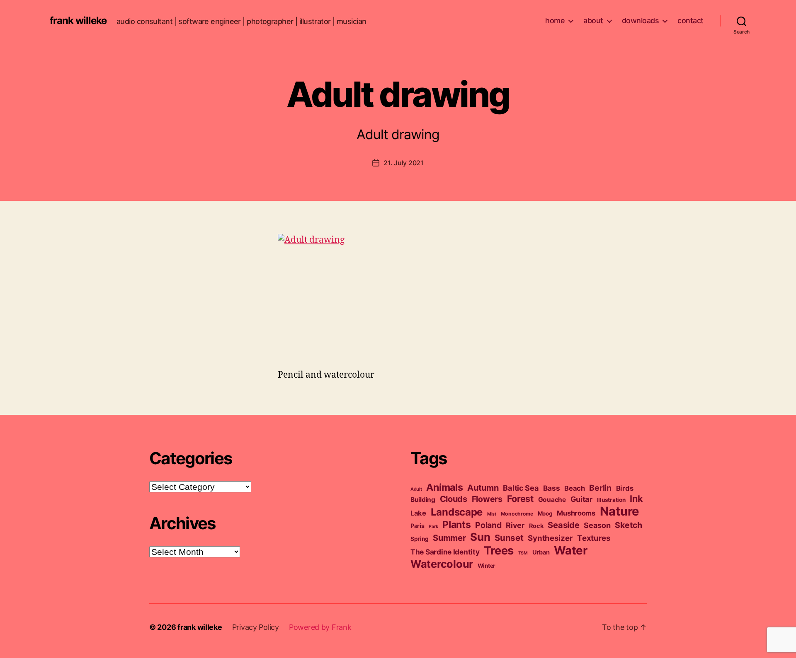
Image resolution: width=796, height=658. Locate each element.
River (515, 525)
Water (570, 550)
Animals (444, 487)
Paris (417, 526)
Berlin (600, 488)
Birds (624, 488)
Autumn (482, 488)
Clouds (453, 499)
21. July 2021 (403, 163)
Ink (636, 498)
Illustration (611, 500)
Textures (594, 538)
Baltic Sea (521, 487)
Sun (480, 536)
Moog (545, 513)
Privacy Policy (255, 627)
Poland (488, 525)
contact (690, 20)
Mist (491, 514)
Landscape (457, 512)
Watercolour (441, 563)
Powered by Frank (320, 627)
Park (433, 526)
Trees (499, 550)
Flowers (487, 499)
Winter (486, 565)
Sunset (509, 538)
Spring (419, 538)
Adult (416, 489)
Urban (541, 552)
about (593, 20)
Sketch (628, 525)
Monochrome (517, 514)
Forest (520, 498)
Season (597, 525)
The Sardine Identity (445, 551)
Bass (551, 488)
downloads (640, 20)
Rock (536, 526)
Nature (619, 511)
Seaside (563, 525)
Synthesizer (550, 538)
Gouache (552, 500)
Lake (418, 513)
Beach (574, 488)
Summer (449, 538)
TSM (523, 553)
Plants (456, 524)
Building (422, 500)
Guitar (581, 499)
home (555, 20)
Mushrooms (576, 513)
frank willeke (78, 21)
